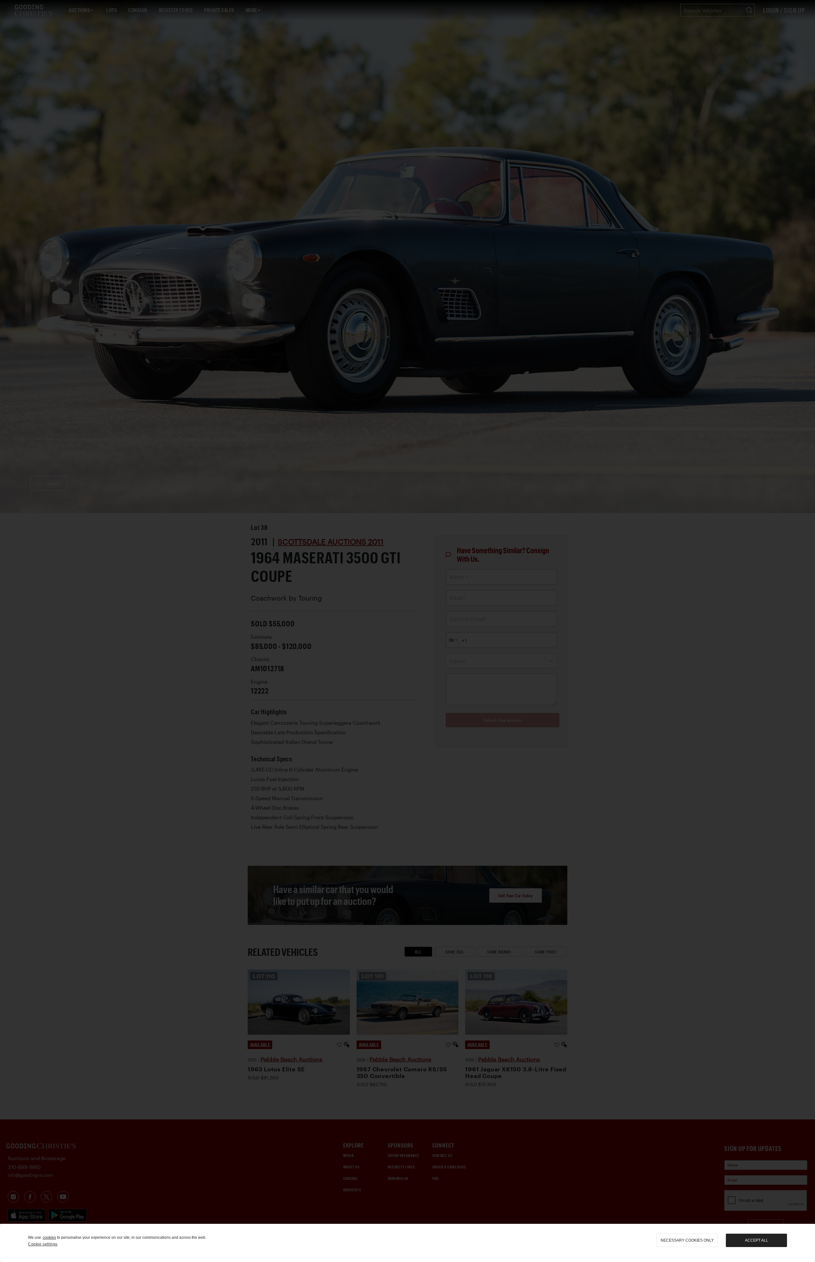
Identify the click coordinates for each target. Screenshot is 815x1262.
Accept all (756, 1240)
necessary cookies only (687, 1240)
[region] (407, 1243)
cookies (49, 1237)
